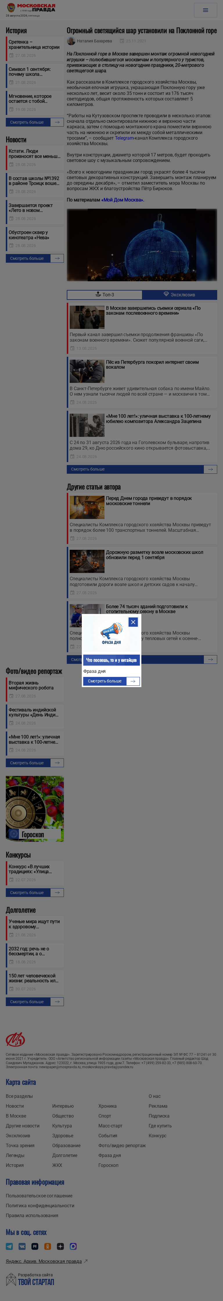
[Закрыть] (133, 622)
